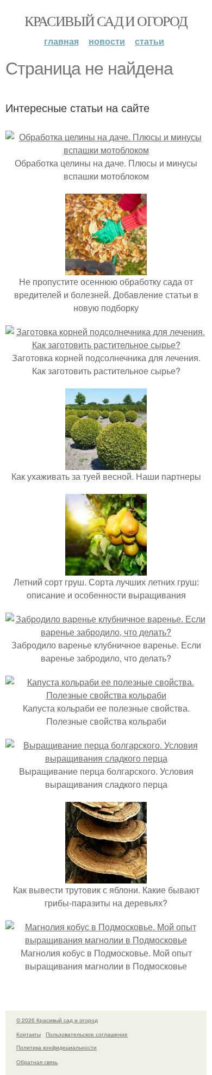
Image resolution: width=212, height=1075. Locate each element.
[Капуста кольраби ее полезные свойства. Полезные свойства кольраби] (106, 695)
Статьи (149, 41)
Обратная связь (37, 1062)
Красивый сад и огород (105, 20)
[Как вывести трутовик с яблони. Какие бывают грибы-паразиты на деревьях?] (106, 876)
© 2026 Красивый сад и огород (57, 1020)
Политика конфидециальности (56, 1047)
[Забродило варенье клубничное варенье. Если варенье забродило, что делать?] (106, 632)
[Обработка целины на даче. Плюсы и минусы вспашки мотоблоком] (106, 150)
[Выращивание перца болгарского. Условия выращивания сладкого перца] (106, 758)
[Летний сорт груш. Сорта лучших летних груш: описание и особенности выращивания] (106, 569)
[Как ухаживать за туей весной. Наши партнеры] (106, 463)
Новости (107, 41)
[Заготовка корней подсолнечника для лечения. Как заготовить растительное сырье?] (106, 344)
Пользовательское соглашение (87, 1034)
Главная (61, 41)
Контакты (28, 1034)
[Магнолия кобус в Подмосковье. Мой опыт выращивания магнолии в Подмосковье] (106, 940)
